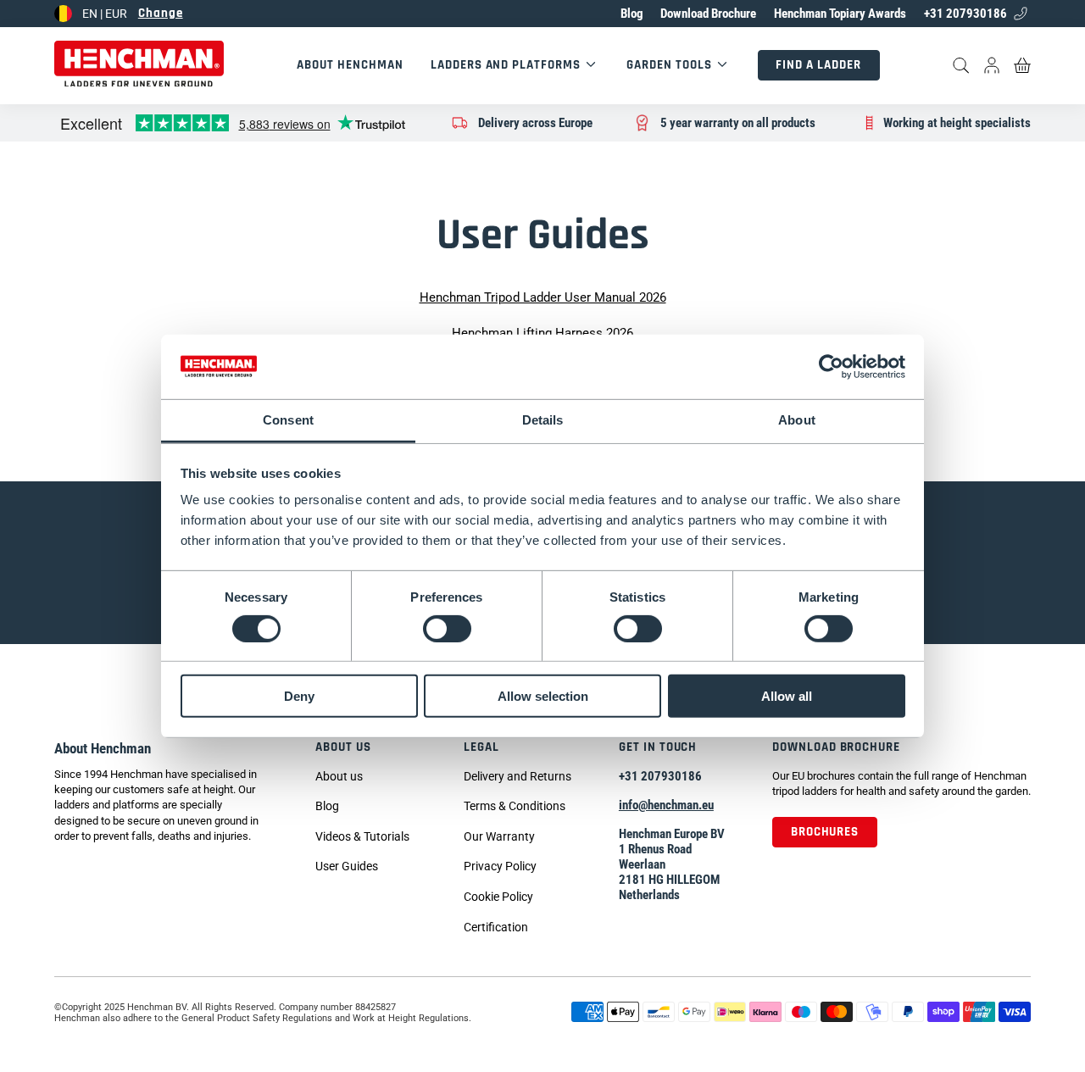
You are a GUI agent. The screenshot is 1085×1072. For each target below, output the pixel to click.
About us (343, 747)
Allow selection (543, 696)
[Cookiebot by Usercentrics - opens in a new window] (831, 367)
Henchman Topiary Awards (840, 13)
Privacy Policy (500, 866)
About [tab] (796, 420)
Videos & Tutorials (362, 836)
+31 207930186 (965, 13)
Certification (496, 927)
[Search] (961, 65)
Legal (481, 747)
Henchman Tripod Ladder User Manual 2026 (543, 297)
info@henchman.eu (666, 805)
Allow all (786, 696)
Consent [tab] (288, 420)
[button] (362, 838)
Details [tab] (543, 420)
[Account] (991, 65)
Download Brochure (708, 13)
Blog (631, 13)
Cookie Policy (498, 896)
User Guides (346, 866)
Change (160, 13)
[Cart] (1022, 65)
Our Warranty (499, 836)
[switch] (447, 628)
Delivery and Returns (517, 776)
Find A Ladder (818, 65)
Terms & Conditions (514, 806)
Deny (299, 696)
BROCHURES (825, 832)
